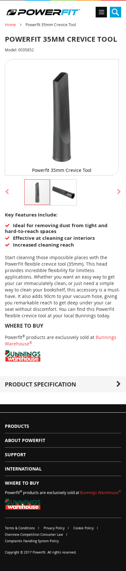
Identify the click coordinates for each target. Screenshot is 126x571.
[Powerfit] (43, 12)
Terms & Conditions (20, 528)
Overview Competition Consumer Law (34, 535)
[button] (63, 192)
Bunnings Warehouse (100, 492)
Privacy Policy (54, 528)
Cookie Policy (83, 528)
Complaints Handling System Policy (32, 541)
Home (10, 24)
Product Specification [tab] (40, 384)
